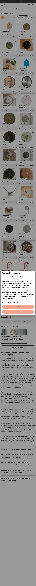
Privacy (4, 302)
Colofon (9, 302)
